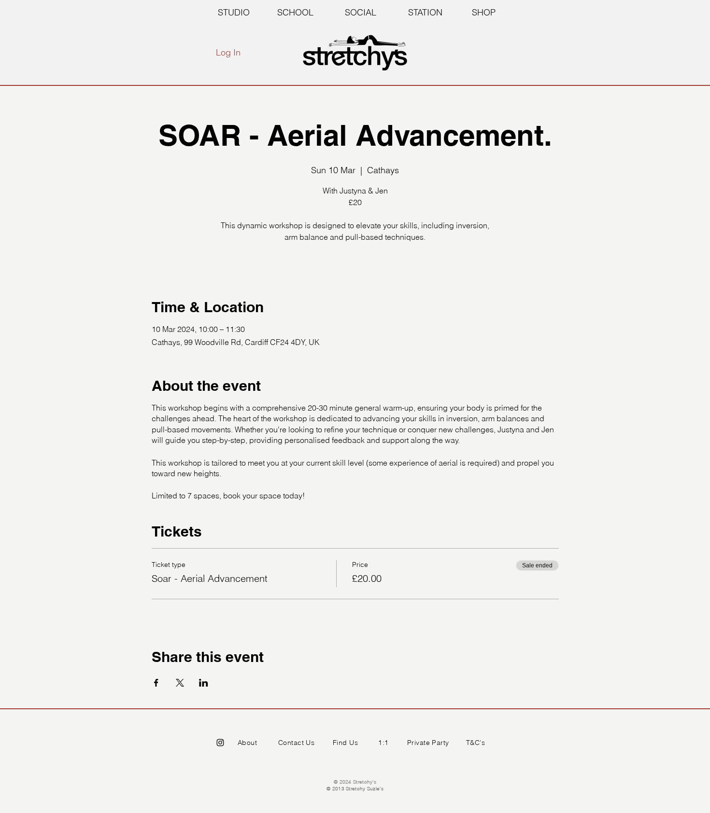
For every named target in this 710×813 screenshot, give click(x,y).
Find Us (345, 742)
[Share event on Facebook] (156, 683)
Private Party (428, 742)
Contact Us (296, 742)
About (247, 742)
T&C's (475, 742)
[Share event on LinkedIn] (203, 683)
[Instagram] (220, 742)
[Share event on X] (180, 683)
